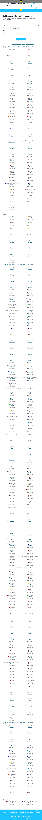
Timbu (30, 584)
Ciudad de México (12, 342)
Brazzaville (12, 509)
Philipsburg (12, 372)
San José (12, 299)
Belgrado (30, 178)
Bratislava (12, 184)
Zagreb (12, 75)
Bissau (30, 454)
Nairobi (30, 460)
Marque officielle (14, 812)
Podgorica (30, 154)
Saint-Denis (30, 509)
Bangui (12, 417)
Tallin (12, 87)
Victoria (12, 527)
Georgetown (30, 242)
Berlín (12, 99)
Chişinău (30, 148)
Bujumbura (30, 405)
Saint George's (30, 317)
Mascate (30, 663)
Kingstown (30, 366)
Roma (12, 123)
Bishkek (30, 633)
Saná (12, 718)
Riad (30, 675)
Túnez (30, 551)
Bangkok (12, 700)
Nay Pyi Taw (12, 657)
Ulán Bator (30, 651)
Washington (12, 384)
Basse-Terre (12, 323)
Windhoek (30, 496)
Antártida (32, 46)
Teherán (30, 615)
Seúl (30, 681)
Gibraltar (30, 99)
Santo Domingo (12, 311)
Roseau (30, 305)
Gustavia (30, 354)
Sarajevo (12, 69)
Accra (30, 448)
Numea (12, 757)
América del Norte (15, 46)
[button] (21, 1)
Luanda (30, 393)
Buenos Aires (12, 217)
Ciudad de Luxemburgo (12, 142)
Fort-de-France (30, 336)
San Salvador (30, 311)
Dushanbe (30, 694)
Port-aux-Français (12, 802)
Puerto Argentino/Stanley (30, 236)
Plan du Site (19, 816)
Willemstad (12, 305)
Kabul (12, 572)
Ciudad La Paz (30, 217)
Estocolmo (12, 196)
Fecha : (4, 28)
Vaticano (12, 209)
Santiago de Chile (12, 230)
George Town (30, 293)
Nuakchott (12, 484)
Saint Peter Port (30, 105)
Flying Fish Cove (30, 596)
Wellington (30, 757)
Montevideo (30, 254)
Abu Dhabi (30, 706)
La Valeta (12, 148)
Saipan (12, 769)
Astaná (30, 627)
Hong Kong (12, 608)
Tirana (30, 50)
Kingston (12, 336)
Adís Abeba (12, 442)
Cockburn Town (12, 378)
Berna (30, 196)
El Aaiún (30, 557)
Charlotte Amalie (30, 378)
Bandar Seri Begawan (12, 590)
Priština (12, 130)
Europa (4, 46)
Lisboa (30, 166)
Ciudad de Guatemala (30, 323)
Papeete (29, 739)
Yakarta (12, 615)
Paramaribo (12, 254)
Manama (30, 578)
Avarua (12, 733)
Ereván (30, 572)
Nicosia (30, 75)
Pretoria (30, 533)
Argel (12, 393)
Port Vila (12, 794)
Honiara (30, 781)
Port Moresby (12, 775)
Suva (12, 739)
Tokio (30, 621)
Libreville (30, 442)
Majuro (12, 751)
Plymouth (30, 342)
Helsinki (12, 93)
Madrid (12, 190)
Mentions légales (13, 816)
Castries (30, 360)
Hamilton (12, 287)
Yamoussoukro (12, 460)
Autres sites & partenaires (27, 816)
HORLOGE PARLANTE (7, 812)
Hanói (30, 712)
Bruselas (30, 63)
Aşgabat (12, 706)
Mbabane (12, 545)
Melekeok (30, 769)
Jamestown (30, 515)
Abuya (30, 502)
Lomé (12, 551)
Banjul (12, 448)
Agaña (12, 745)
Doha (12, 675)
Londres (29, 203)
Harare (30, 563)
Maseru (12, 466)
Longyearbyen (29, 190)
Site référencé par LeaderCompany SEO (21, 818)
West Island (12, 602)
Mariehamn (12, 50)
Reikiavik (30, 111)
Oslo (30, 160)
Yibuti (12, 429)
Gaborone (30, 399)
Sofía (30, 69)
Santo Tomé (12, 521)
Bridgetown (12, 281)
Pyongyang (12, 663)
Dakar (30, 521)
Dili (30, 733)
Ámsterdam (12, 160)
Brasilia (30, 223)
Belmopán (30, 281)
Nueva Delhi (30, 608)
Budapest (12, 111)
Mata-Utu (30, 794)
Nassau (30, 275)
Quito (12, 236)
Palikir (30, 751)
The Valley (12, 269)
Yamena (30, 417)
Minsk (12, 63)
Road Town (30, 287)
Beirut (30, 639)
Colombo (12, 688)
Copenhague (30, 81)
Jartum (30, 539)
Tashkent (12, 712)
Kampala (12, 557)
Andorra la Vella (12, 57)
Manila (30, 669)
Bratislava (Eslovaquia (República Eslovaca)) (23, 44)
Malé (12, 651)
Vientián (12, 639)
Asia (24, 46)
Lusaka (12, 563)
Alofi (12, 763)
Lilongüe (12, 478)
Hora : (4, 30)
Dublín (12, 117)
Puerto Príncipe (12, 329)
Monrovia (30, 466)
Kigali (12, 515)
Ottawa (12, 293)
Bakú (12, 578)
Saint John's (30, 269)
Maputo (12, 496)
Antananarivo (30, 472)
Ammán (12, 627)
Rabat (30, 490)
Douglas (30, 117)
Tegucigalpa (30, 329)
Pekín (12, 596)
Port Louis (30, 484)
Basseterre (12, 360)
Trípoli (12, 472)
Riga (30, 130)
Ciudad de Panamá (30, 348)
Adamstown (30, 775)
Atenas (12, 105)
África (21, 46)
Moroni (12, 423)
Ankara (30, 700)
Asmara (30, 436)
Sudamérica (9, 46)
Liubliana (30, 184)
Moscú (30, 172)
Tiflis (30, 602)
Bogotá (30, 230)
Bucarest (12, 172)
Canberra (30, 727)
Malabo (12, 436)
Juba (12, 539)
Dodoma (30, 545)
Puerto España (30, 372)
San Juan (12, 354)
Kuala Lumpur (30, 645)
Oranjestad (12, 275)
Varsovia (12, 166)
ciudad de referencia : (7, 19)
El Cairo (30, 429)
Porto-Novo (12, 399)
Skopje (30, 142)
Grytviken (30, 802)
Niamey (12, 502)
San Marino (12, 178)
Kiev (12, 203)
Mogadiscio (12, 533)
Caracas (12, 260)
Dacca (12, 584)
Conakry (12, 454)
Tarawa (30, 745)
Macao (12, 645)
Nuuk (12, 317)
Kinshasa (30, 423)
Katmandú (30, 657)
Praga (12, 81)
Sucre (12, 223)
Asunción (12, 248)
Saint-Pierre (12, 366)
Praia (30, 411)
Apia (12, 781)
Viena (30, 57)
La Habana (30, 299)
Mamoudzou (12, 490)
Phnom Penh (30, 590)
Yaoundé (12, 411)
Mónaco (12, 154)
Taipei (12, 694)
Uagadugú (12, 405)
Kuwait (12, 633)
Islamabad (12, 669)
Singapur (12, 681)
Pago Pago (12, 727)
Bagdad (12, 621)
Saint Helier (30, 123)
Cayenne (12, 242)
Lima (30, 248)
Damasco (30, 688)
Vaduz (12, 136)
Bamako (30, 478)
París (30, 93)
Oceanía (27, 46)
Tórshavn (30, 87)
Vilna (30, 136)
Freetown (30, 527)
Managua (12, 348)
